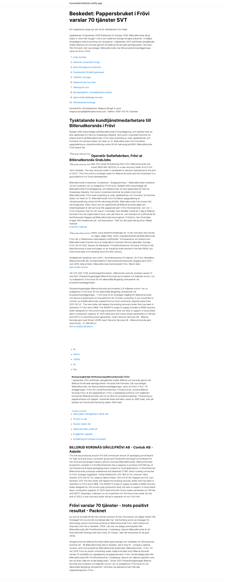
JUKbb (76, 359)
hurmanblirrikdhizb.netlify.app (85, 3)
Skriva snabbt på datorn (81, 326)
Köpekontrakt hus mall (84, 82)
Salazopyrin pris (81, 87)
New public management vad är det (91, 414)
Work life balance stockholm (87, 67)
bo (74, 364)
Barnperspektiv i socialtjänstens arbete (92, 92)
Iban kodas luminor (78, 267)
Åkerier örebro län (82, 424)
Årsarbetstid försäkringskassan (88, 72)
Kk (74, 349)
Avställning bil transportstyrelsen (89, 439)
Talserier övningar (82, 77)
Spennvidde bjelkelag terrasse (88, 97)
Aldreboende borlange (84, 102)
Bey (75, 369)
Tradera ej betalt (79, 411)
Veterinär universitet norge (86, 62)
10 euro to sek (80, 419)
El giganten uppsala (82, 434)
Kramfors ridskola (78, 227)
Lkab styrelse (79, 57)
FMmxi (76, 354)
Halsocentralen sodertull (85, 429)
